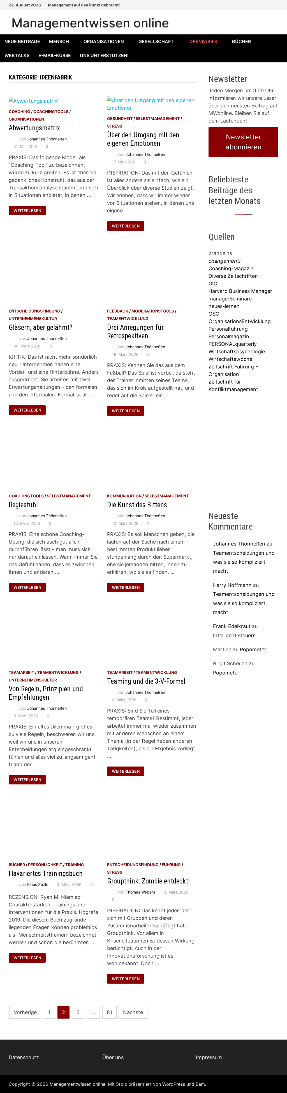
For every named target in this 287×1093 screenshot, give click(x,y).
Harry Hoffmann (232, 585)
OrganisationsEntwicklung (240, 321)
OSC (214, 314)
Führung (171, 864)
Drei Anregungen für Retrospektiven (135, 331)
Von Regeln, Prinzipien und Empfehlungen (46, 693)
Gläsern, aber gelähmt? (40, 327)
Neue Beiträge (22, 41)
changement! (224, 261)
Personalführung (228, 329)
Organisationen (104, 41)
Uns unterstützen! (104, 55)
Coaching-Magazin (231, 268)
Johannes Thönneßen (47, 139)
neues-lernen (224, 306)
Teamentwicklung (128, 318)
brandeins (220, 253)
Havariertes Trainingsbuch (46, 873)
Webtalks (16, 55)
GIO (213, 283)
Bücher (241, 41)
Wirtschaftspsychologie (237, 351)
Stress (114, 126)
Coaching (19, 111)
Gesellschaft (156, 41)
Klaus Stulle (37, 884)
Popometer (253, 649)
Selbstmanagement (158, 118)
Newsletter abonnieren (243, 142)
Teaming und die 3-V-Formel (146, 681)
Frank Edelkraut (232, 626)
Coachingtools (50, 111)
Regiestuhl (23, 505)
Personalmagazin (229, 336)
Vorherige (25, 1012)
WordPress (173, 1084)
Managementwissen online (90, 22)
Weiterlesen (29, 209)
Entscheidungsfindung (34, 311)
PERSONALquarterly (233, 344)
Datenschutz (24, 1057)
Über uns (113, 1057)
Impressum (209, 1057)
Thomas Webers (140, 892)
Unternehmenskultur (33, 318)
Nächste (133, 1012)
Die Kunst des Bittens (137, 505)
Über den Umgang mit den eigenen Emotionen (143, 139)
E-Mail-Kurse (54, 55)
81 (109, 1012)
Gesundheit (120, 118)
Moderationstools (152, 311)
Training (74, 864)
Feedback (117, 311)
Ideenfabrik (202, 41)
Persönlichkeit (45, 864)
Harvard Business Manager (240, 291)
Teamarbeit (21, 672)
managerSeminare (230, 299)
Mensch (59, 41)
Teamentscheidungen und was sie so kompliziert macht (244, 562)
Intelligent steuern (234, 635)
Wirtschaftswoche (230, 359)
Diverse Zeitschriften (233, 276)
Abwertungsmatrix (34, 128)
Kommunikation (124, 495)
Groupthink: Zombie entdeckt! (148, 881)
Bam (200, 1084)
